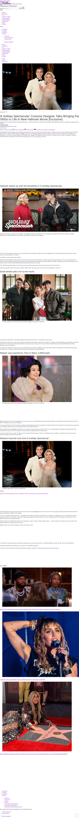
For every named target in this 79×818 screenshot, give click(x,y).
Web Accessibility (9, 42)
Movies (4, 24)
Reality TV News (6, 16)
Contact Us (7, 799)
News (3, 12)
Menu (1, 9)
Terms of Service (9, 37)
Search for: (3, 8)
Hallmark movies (16, 233)
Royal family (5, 21)
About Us (7, 36)
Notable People (6, 19)
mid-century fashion (27, 421)
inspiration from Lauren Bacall (33, 136)
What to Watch (6, 18)
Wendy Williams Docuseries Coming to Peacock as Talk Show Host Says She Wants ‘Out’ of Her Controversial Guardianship (33, 754)
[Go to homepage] (5, 788)
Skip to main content (5, 0)
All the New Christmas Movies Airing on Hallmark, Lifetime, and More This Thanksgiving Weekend (24, 493)
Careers (7, 801)
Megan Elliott (5, 125)
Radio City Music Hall (21, 261)
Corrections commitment (11, 805)
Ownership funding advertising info (13, 806)
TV (3, 15)
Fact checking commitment (11, 803)
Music (3, 22)
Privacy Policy (8, 39)
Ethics (6, 802)
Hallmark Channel (56, 132)
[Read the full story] (37, 606)
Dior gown (17, 515)
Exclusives (4, 13)
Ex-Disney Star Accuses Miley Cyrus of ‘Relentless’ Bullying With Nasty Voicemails (22, 679)
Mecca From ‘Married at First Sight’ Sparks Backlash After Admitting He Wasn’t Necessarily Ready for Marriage (30, 609)
